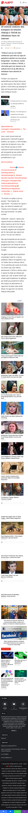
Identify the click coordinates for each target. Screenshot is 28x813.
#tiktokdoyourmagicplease (10, 188)
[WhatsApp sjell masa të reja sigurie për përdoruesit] (21, 655)
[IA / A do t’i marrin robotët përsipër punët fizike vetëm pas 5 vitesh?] (21, 673)
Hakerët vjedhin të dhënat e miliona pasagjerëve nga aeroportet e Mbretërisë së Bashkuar (7, 663)
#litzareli (19, 175)
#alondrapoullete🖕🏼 (8, 173)
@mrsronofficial (6, 162)
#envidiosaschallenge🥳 (10, 186)
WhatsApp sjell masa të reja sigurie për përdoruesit (21, 662)
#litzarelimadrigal (20, 178)
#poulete (11, 178)
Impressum (3, 738)
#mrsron (21, 167)
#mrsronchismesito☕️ (9, 170)
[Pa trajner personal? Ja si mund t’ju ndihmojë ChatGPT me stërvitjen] (5, 102)
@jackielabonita (7, 126)
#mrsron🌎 (14, 167)
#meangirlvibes (14, 129)
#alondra (4, 178)
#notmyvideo (5, 191)
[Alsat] (7, 2)
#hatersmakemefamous (9, 183)
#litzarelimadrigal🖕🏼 (8, 175)
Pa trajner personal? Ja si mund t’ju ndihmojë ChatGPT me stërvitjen (18, 103)
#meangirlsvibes (15, 181)
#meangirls (5, 129)
